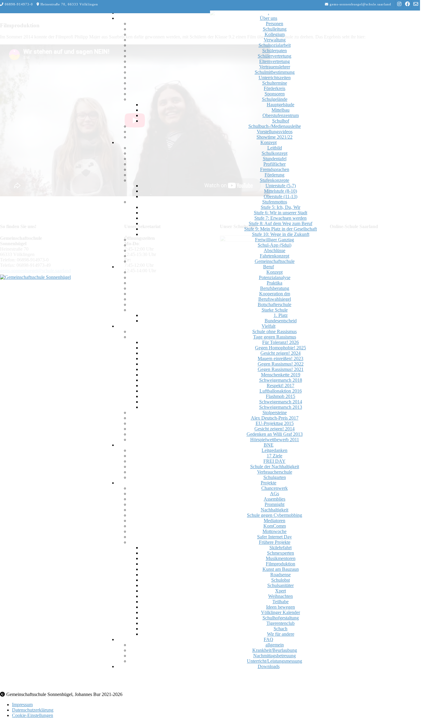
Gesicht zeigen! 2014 (274, 428)
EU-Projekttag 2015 (275, 423)
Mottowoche (274, 531)
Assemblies (274, 499)
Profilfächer (274, 164)
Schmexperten (280, 553)
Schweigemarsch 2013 (280, 407)
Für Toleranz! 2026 (280, 342)
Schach (280, 628)
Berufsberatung (274, 288)
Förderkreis (274, 88)
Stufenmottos (274, 201)
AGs (274, 493)
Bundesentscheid (281, 320)
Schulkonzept (274, 153)
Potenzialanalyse (274, 277)
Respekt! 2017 (280, 385)
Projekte (268, 482)
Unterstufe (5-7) (281, 185)
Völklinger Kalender (280, 612)
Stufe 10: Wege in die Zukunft (280, 234)
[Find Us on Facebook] (407, 4)
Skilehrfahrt (280, 547)
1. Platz (281, 315)
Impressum (22, 704)
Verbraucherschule (274, 471)
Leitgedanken (274, 450)
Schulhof (280, 120)
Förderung (274, 174)
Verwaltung (275, 39)
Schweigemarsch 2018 (280, 380)
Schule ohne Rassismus (274, 331)
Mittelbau (281, 110)
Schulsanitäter (280, 585)
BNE (269, 444)
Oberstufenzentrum (280, 115)
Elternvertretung (274, 61)
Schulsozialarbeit (275, 45)
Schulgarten (274, 477)
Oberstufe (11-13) (280, 196)
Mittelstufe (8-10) (280, 191)
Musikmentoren (281, 558)
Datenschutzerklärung (32, 709)
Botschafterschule (274, 304)
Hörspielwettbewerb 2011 (274, 439)
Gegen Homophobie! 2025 (280, 347)
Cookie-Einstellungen (32, 715)
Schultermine (274, 83)
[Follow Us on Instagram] (399, 4)
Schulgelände (274, 99)
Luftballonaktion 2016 (281, 390)
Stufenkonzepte (274, 180)
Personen (274, 23)
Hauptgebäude (280, 104)
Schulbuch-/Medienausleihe (274, 126)
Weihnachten (280, 596)
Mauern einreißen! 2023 (280, 358)
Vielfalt (268, 326)
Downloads (269, 666)
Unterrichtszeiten (275, 77)
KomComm (274, 526)
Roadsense (280, 574)
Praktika (274, 282)
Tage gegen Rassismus (274, 336)
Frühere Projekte (274, 542)
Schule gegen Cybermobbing (274, 515)
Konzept (268, 142)
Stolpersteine (274, 412)
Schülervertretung (274, 56)
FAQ (268, 639)
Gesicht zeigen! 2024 (280, 353)
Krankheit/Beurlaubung (274, 650)
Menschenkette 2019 (280, 374)
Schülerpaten (274, 50)
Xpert (280, 590)
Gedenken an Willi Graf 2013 (275, 434)
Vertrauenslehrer (274, 66)
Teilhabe (280, 601)
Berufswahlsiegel (274, 299)
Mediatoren (274, 520)
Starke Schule (275, 309)
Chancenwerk (274, 488)
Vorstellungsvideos (274, 131)
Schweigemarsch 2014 (280, 401)
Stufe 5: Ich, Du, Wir (280, 207)
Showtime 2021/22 (274, 137)
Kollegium (275, 34)
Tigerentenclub (280, 623)
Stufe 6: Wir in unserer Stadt (280, 212)
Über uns (268, 18)
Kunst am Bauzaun (280, 569)
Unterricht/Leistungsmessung (274, 661)
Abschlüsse (274, 250)
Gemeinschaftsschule (275, 261)
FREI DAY (274, 461)
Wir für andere (280, 634)
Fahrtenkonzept (274, 255)
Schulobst (280, 580)
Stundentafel (274, 158)
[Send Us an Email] (416, 4)
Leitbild (274, 147)
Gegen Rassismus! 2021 (281, 369)
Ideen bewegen (280, 607)
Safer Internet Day (274, 536)
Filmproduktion (280, 563)
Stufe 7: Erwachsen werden (280, 218)
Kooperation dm (274, 293)
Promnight (274, 504)
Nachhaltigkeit (274, 509)
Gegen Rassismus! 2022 (281, 363)
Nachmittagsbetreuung (274, 655)
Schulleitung (274, 29)
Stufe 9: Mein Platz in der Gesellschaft (280, 228)
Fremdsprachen (274, 169)
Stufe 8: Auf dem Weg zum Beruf (280, 223)
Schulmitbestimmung (275, 72)
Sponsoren (275, 93)
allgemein (275, 644)
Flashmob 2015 (280, 396)
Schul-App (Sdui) (274, 245)
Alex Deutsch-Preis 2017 (274, 417)
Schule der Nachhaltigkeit (274, 466)
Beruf (268, 266)
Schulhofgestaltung (280, 617)
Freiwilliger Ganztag (274, 239)
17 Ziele (274, 455)
